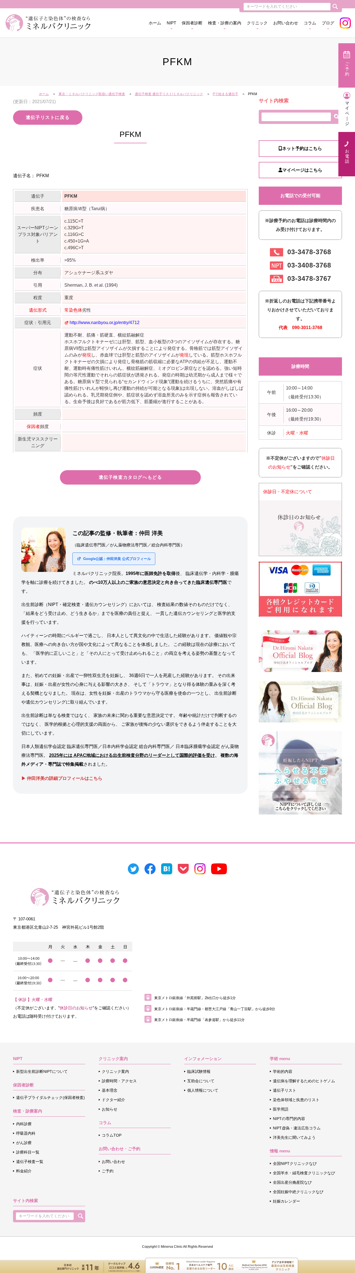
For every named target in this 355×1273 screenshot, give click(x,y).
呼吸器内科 (26, 1133)
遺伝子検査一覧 (29, 1161)
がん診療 (24, 1142)
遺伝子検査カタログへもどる (130, 477)
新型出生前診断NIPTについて (42, 1071)
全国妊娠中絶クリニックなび (298, 1192)
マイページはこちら (302, 170)
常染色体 (73, 310)
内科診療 (24, 1124)
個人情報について (202, 1090)
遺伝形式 (38, 310)
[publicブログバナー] (300, 650)
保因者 (33, 426)
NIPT (171, 23)
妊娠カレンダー (286, 1201)
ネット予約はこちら (302, 148)
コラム (310, 23)
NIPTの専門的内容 (289, 1118)
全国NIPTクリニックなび (295, 1163)
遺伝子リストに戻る (48, 117)
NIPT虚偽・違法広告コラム (297, 1128)
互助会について (200, 1081)
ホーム (155, 23)
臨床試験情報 (199, 1071)
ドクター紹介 (113, 1100)
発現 (86, 355)
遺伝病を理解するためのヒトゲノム (304, 1081)
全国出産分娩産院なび (292, 1182)
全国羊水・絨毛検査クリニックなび (304, 1173)
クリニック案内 (115, 1071)
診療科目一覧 (27, 1152)
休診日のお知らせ (76, 1007)
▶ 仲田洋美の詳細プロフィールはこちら (61, 778)
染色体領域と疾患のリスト (296, 1100)
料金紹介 (24, 1171)
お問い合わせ (285, 23)
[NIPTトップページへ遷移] (300, 772)
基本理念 (109, 1090)
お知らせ (109, 1109)
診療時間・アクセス (119, 1081)
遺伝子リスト (284, 1090)
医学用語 (280, 1109)
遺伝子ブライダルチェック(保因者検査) (50, 1097)
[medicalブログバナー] (300, 701)
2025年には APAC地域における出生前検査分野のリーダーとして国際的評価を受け (132, 755)
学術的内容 (282, 1071)
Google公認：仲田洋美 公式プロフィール (116, 559)
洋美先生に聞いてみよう (294, 1137)
